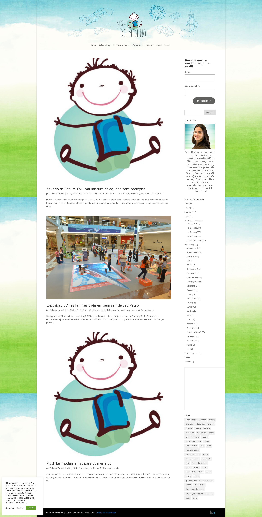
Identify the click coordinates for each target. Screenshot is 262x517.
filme (199, 441)
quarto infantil (207, 480)
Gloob (205, 454)
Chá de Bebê (192, 277)
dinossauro (201, 433)
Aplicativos (191, 256)
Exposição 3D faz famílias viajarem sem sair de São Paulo (92, 305)
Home (93, 45)
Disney (211, 433)
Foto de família (191, 446)
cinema (198, 428)
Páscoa (190, 323)
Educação (191, 285)
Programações (156, 193)
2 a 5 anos (94, 193)
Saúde (189, 344)
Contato (168, 45)
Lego (187, 463)
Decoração (191, 281)
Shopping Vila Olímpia (194, 493)
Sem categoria (190, 353)
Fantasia (205, 437)
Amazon (203, 420)
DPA (187, 437)
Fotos (187, 207)
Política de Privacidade (106, 512)
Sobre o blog (104, 45)
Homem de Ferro (192, 459)
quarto (196, 476)
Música (190, 311)
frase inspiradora (192, 450)
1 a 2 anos (83, 193)
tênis (195, 498)
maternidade (191, 472)
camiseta (210, 424)
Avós (186, 203)
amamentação (191, 420)
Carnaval (190, 273)
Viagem (187, 361)
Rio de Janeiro (199, 485)
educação (195, 437)
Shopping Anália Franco (195, 489)
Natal (189, 315)
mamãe (150, 45)
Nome (189, 319)
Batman (212, 420)
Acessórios (115, 468)
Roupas (190, 340)
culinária (206, 428)
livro (194, 463)
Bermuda (189, 424)
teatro (188, 498)
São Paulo (209, 493)
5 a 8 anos (104, 193)
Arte (188, 260)
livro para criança (192, 467)
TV (188, 349)
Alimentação (192, 252)
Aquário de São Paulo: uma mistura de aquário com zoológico (96, 188)
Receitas (190, 336)
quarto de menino (193, 480)
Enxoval (190, 290)
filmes (206, 441)
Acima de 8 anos (117, 193)
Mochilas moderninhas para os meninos (78, 463)
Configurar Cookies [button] (15, 508)
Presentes (191, 328)
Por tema (137, 45)
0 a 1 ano (191, 223)
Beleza (190, 264)
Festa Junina (192, 298)
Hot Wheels (206, 459)
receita (188, 485)
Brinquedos (192, 269)
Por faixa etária (120, 45)
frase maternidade (193, 454)
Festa (189, 294)
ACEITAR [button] (30, 507)
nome (208, 472)
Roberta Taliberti (57, 193)
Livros (189, 307)
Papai (158, 45)
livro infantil (202, 463)
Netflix (200, 472)
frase (209, 446)
